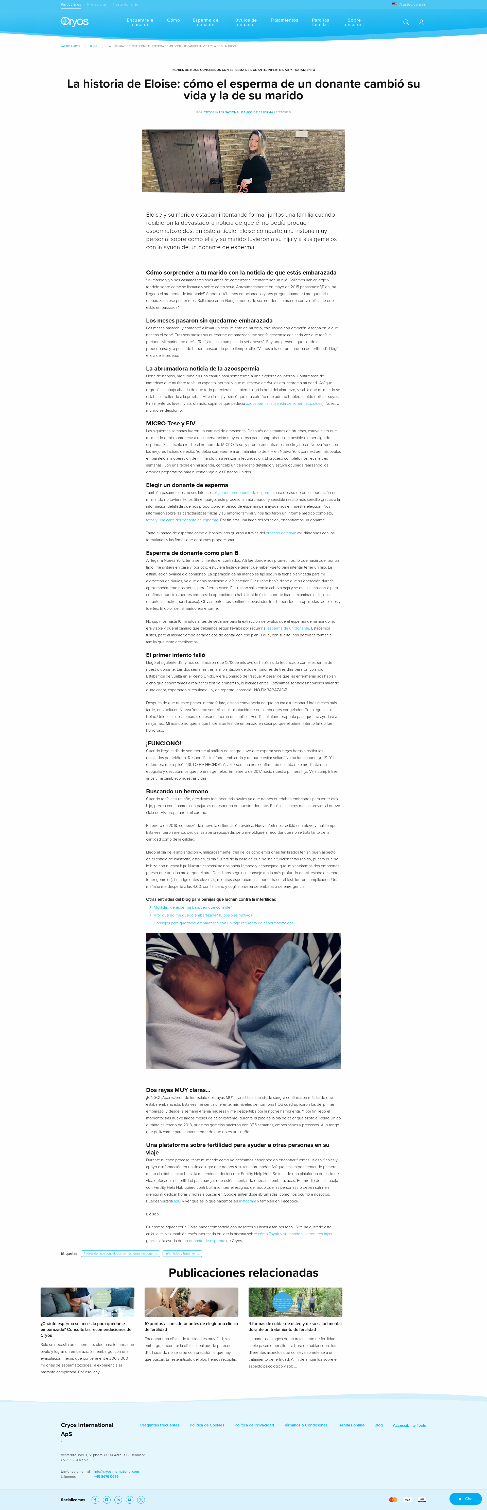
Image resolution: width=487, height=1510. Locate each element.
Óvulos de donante (246, 22)
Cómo (173, 20)
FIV (270, 451)
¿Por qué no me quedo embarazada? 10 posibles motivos (203, 915)
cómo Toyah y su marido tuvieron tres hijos (295, 1233)
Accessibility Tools (409, 1425)
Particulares (71, 4)
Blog (93, 46)
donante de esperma (207, 1240)
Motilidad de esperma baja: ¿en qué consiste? (193, 907)
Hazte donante (125, 4)
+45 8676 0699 (106, 1476)
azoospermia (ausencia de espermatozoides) (284, 403)
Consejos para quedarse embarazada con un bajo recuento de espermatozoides (223, 923)
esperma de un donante (288, 628)
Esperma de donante (206, 22)
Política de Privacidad (254, 1425)
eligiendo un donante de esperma (243, 492)
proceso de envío (281, 533)
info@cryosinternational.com (116, 1471)
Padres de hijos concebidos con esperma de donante (120, 1253)
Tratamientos (284, 20)
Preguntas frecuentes (160, 1425)
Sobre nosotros (354, 22)
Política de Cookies (207, 1425)
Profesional (97, 4)
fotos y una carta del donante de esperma (182, 520)
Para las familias (320, 22)
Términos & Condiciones (306, 1425)
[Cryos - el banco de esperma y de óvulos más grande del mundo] (75, 22)
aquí (177, 1201)
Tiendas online (351, 1425)
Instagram (247, 1201)
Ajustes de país (412, 4)
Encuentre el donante (141, 22)
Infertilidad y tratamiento (182, 1253)
